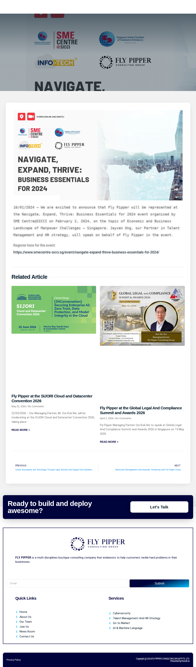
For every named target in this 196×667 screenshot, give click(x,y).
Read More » (20, 429)
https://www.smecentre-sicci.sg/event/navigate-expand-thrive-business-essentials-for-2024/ (86, 252)
